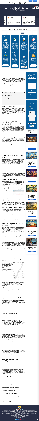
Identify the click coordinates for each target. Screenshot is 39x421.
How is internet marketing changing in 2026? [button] (9, 381)
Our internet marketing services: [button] (7, 95)
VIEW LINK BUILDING (14, 66)
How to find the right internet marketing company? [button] (10, 393)
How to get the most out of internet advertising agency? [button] (11, 398)
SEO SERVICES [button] (13, 3)
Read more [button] (6, 23)
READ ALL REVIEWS (32, 123)
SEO (6, 52)
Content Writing (33, 52)
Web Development (24, 53)
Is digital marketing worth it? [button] (6, 401)
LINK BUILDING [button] (10, 3)
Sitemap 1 (16, 417)
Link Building (14, 52)
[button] (34, 20)
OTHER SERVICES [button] (25, 3)
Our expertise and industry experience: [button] (8, 92)
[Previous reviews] (28, 116)
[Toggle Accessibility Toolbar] (37, 419)
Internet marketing (10, 182)
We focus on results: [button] (5, 100)
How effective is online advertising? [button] (7, 384)
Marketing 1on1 (7, 411)
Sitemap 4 (22, 417)
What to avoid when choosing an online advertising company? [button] (12, 396)
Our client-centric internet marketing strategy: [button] (9, 103)
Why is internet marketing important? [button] (8, 379)
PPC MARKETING (21, 3)
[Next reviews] (35, 116)
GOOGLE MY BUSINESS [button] (17, 3)
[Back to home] (4, 3)
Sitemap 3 (20, 417)
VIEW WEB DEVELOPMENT (24, 67)
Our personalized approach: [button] (6, 98)
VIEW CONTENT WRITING (33, 66)
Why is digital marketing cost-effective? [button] (8, 390)
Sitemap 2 (18, 417)
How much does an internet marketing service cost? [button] (10, 387)
